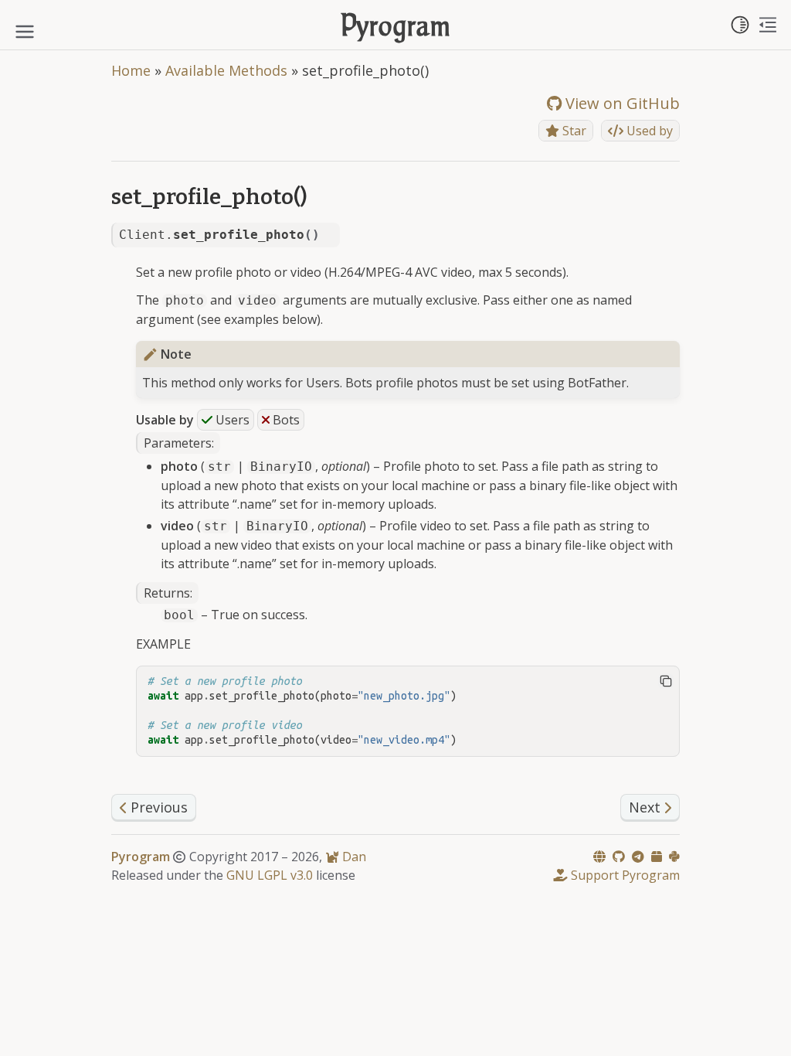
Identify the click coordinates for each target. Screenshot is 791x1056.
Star (572, 130)
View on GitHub (621, 103)
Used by (648, 130)
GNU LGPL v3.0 (269, 875)
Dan (352, 856)
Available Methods (226, 70)
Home (131, 70)
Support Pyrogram (624, 875)
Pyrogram (396, 28)
